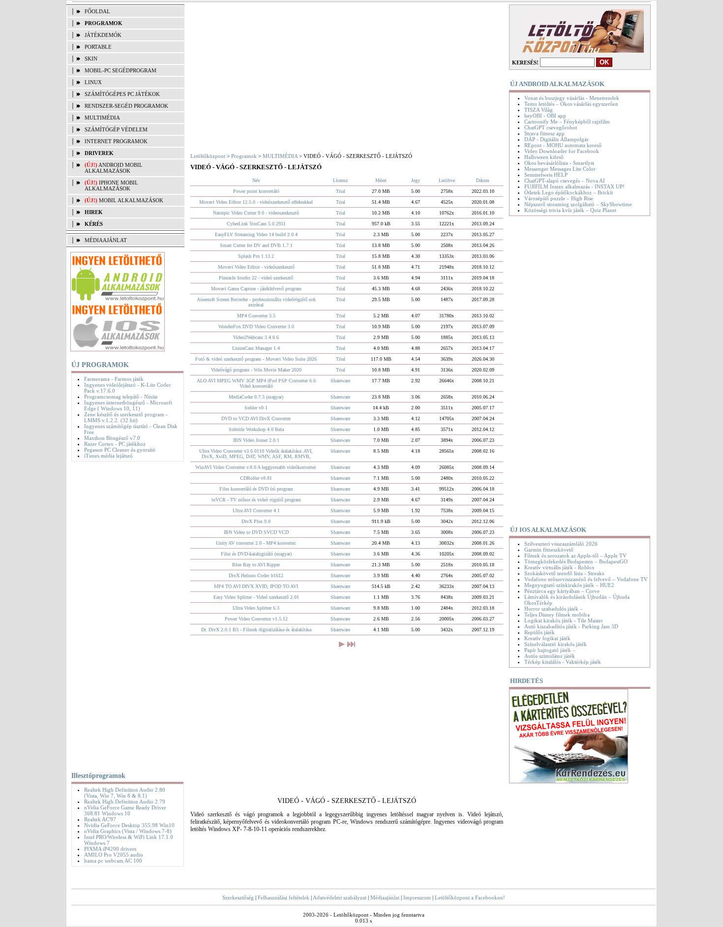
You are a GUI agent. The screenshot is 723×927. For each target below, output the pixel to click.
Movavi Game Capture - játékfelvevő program (256, 288)
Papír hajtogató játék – (549, 650)
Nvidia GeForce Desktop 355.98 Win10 (129, 825)
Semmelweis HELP (546, 175)
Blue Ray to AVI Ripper (256, 564)
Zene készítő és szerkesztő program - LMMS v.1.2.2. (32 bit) (126, 417)
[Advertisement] (125, 614)
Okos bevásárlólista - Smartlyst (559, 163)
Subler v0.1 (256, 407)
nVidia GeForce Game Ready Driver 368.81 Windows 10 (125, 810)
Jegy (415, 180)
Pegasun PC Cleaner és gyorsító (119, 450)
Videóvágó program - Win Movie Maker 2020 (256, 369)
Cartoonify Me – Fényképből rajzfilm (567, 121)
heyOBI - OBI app (545, 116)
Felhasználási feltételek (283, 897)
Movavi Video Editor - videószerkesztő (256, 267)
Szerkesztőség (238, 897)
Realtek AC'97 (100, 819)
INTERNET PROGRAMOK (116, 141)
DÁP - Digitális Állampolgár (556, 139)
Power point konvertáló (256, 191)
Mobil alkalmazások (131, 200)
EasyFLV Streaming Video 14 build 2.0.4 (256, 234)
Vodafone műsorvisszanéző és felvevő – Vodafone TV (586, 579)
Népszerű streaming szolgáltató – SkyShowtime (578, 204)
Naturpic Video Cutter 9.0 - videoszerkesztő (256, 213)
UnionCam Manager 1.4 (256, 348)
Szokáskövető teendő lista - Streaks (564, 573)
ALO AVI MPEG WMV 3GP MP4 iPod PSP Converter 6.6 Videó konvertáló (256, 383)
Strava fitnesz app (544, 133)
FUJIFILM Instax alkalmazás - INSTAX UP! (574, 186)
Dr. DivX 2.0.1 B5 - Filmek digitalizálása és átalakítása (256, 629)
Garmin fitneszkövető (548, 550)
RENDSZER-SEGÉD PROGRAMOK (126, 106)
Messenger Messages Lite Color (560, 169)
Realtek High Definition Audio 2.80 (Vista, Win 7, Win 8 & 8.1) (124, 793)
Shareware (340, 380)
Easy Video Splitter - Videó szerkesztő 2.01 (256, 597)
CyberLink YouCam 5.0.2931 (256, 223)
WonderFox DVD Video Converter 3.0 (256, 326)
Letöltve (447, 180)
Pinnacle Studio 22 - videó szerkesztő (256, 277)
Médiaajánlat (384, 897)
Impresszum (417, 897)
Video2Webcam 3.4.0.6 (256, 337)
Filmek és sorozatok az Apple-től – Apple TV (575, 555)
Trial (340, 191)
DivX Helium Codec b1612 (256, 575)
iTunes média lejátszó (108, 456)
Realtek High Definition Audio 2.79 (124, 801)
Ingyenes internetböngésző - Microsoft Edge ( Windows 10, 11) (128, 405)
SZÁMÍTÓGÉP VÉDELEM (116, 129)
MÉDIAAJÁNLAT (106, 240)
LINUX (93, 82)
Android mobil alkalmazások (114, 168)
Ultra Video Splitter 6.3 (256, 608)
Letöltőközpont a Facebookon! (470, 897)
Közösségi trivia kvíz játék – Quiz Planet (570, 210)
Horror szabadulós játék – (553, 609)
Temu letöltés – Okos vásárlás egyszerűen (571, 104)
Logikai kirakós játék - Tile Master (563, 620)
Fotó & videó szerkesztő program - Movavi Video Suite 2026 (256, 359)
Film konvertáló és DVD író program (256, 489)
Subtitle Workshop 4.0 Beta (256, 429)
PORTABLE (98, 47)
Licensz (340, 180)
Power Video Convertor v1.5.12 (256, 618)
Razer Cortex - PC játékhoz (115, 444)
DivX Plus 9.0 (256, 521)
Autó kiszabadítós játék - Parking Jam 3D (571, 626)
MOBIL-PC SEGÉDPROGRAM (120, 70)
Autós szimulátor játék (549, 656)
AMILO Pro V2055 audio (113, 855)
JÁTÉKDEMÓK (103, 35)
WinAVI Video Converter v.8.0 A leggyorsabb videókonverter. (256, 467)
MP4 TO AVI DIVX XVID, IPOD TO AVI (256, 586)
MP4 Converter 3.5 (256, 315)
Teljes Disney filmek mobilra (557, 615)
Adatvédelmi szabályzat (339, 897)
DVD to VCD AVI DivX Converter (256, 418)
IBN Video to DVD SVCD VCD (256, 532)
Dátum (482, 180)
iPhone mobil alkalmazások (111, 185)
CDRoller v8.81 (256, 478)
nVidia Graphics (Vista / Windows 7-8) (128, 831)
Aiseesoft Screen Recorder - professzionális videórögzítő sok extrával (256, 302)
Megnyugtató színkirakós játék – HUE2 (569, 585)
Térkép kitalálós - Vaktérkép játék (562, 662)
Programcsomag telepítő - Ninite (121, 397)
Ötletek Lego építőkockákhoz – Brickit (568, 192)
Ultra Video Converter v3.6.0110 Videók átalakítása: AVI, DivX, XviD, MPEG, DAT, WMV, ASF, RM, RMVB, (256, 453)
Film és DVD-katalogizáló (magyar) (256, 553)
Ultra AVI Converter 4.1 (256, 510)
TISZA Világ (538, 110)
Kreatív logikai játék (547, 638)
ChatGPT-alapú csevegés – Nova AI (564, 181)
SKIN (91, 59)
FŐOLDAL (97, 11)
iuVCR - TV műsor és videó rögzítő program (256, 499)
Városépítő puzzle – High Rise (558, 198)
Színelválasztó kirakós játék (555, 644)
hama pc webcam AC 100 (113, 861)
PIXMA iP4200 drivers (110, 849)
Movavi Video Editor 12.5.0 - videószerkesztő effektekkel (256, 202)
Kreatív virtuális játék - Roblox (559, 567)
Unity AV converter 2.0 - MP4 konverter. (256, 543)
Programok (244, 156)
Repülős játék (539, 632)
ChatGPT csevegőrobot (550, 127)
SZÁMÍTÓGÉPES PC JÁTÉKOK (122, 94)
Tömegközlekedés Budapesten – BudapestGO (576, 561)
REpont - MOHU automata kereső (563, 145)
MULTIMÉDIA (102, 118)
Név (256, 180)
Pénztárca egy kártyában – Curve (562, 591)
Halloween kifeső (544, 157)
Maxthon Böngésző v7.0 (112, 438)
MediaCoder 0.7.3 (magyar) (256, 397)
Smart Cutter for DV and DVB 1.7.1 (256, 245)
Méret (381, 180)
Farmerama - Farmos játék (114, 379)
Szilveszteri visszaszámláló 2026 (561, 544)
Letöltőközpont (207, 156)
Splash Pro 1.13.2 (256, 256)
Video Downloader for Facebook (561, 151)
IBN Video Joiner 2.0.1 (256, 440)
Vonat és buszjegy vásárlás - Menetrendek (571, 98)
